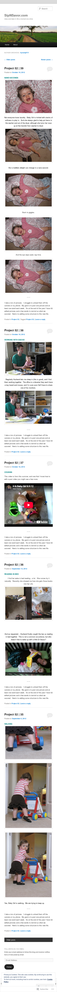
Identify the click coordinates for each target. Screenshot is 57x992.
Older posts (9, 59)
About (15, 44)
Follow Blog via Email (14, 949)
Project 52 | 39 (13, 68)
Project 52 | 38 (13, 330)
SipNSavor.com (16, 15)
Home (7, 44)
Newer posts (47, 59)
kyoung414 (24, 52)
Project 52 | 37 (13, 463)
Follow (9, 967)
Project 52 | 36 (13, 564)
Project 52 (15, 319)
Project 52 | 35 (13, 714)
